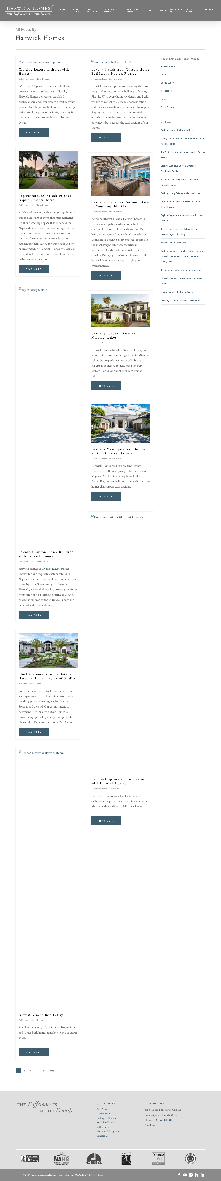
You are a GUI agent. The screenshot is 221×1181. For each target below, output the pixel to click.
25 (44, 1070)
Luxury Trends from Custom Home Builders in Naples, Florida (120, 71)
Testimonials (103, 1114)
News (111, 342)
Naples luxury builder (56, 569)
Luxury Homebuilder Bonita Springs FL (179, 292)
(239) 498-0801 (162, 1120)
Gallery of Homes (106, 1118)
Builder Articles (115, 79)
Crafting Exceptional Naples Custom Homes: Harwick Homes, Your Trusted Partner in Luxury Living (182, 256)
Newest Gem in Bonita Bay (41, 1015)
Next (52, 1070)
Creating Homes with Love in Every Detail (180, 300)
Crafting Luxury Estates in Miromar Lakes (113, 335)
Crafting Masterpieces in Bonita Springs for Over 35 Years (118, 451)
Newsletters (114, 788)
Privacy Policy (97, 1174)
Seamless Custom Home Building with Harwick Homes (46, 554)
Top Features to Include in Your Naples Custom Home (45, 198)
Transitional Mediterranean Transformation (181, 270)
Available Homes (105, 1122)
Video (163, 74)
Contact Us (102, 1136)
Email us (150, 1125)
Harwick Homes (27, 79)
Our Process (103, 1109)
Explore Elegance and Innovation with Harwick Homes (119, 781)
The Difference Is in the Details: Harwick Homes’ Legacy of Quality (47, 676)
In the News (102, 1127)
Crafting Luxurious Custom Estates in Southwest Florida (120, 204)
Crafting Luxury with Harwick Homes (44, 71)
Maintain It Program (107, 1131)
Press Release (168, 107)
